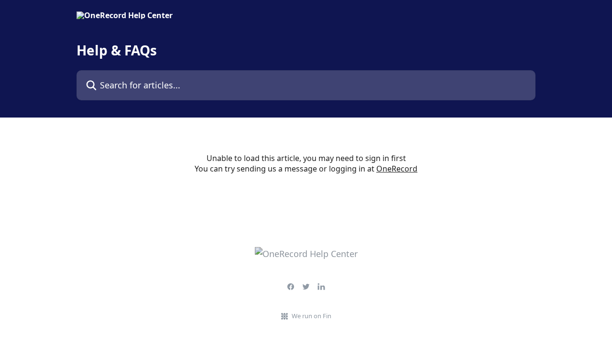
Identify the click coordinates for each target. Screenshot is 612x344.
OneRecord (396, 168)
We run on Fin (311, 316)
